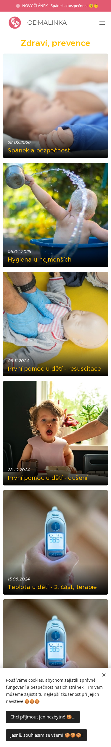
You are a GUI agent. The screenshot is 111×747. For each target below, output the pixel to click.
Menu (102, 23)
